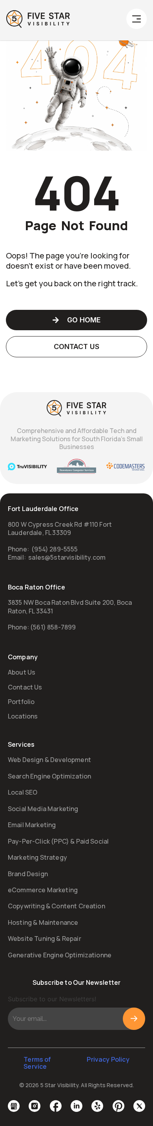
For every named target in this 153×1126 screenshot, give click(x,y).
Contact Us (25, 687)
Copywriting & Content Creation (56, 906)
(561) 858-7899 (53, 627)
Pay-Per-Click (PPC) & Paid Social (58, 841)
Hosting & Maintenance (43, 922)
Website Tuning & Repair (44, 938)
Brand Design (28, 874)
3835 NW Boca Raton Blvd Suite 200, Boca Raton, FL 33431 (70, 606)
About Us (21, 672)
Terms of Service (37, 1063)
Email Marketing (32, 824)
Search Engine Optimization (49, 776)
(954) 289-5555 (54, 549)
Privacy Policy (108, 1059)
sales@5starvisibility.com (67, 557)
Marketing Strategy (37, 857)
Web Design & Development (49, 759)
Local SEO (22, 792)
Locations (23, 716)
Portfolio (21, 701)
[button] (136, 20)
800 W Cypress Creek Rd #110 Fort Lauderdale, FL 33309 (60, 528)
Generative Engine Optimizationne (59, 955)
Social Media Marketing (43, 808)
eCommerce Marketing (43, 890)
